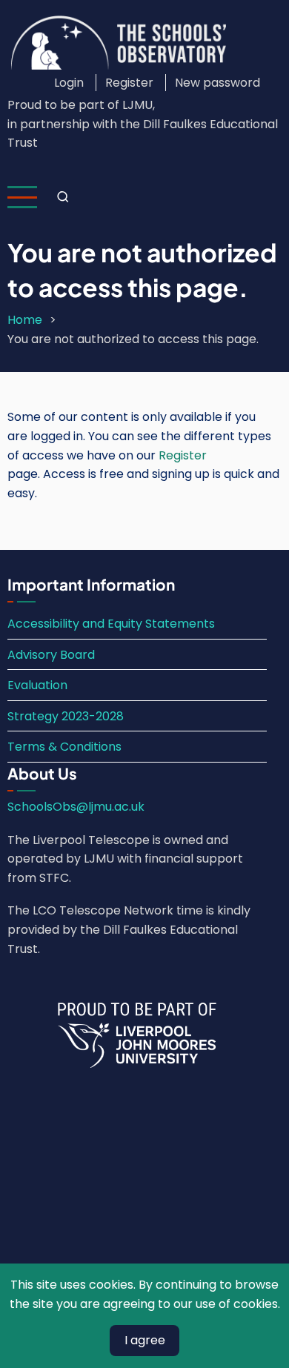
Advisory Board (51, 654)
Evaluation (37, 685)
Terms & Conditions (64, 746)
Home (24, 319)
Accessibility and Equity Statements (111, 623)
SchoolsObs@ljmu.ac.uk (75, 806)
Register (129, 82)
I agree (144, 1340)
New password (217, 82)
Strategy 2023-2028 (65, 716)
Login (69, 82)
